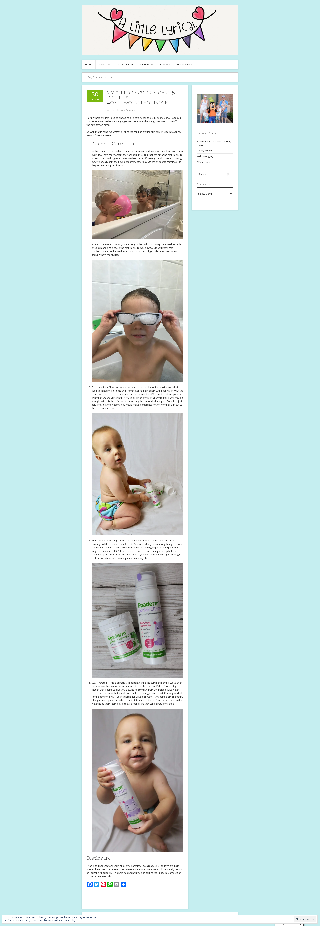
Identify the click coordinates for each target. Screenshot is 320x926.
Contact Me (126, 64)
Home (88, 64)
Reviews (165, 64)
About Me (105, 64)
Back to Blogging (205, 156)
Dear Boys (146, 64)
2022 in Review (204, 161)
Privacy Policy (186, 64)
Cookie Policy (69, 920)
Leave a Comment (127, 110)
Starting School (204, 150)
